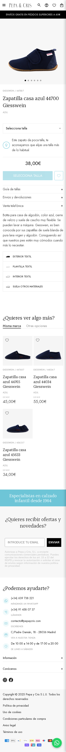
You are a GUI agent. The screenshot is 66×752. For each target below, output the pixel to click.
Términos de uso (12, 732)
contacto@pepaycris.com (26, 621)
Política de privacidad (16, 706)
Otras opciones (36, 326)
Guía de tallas (11, 189)
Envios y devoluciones (17, 197)
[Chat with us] (57, 743)
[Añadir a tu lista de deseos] (58, 175)
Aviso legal (9, 725)
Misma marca (12, 326)
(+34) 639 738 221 (22, 598)
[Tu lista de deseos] (54, 5)
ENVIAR (54, 542)
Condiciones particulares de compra (24, 719)
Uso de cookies (12, 712)
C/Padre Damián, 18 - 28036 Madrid (33, 632)
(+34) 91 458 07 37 (23, 610)
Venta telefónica (13, 206)
